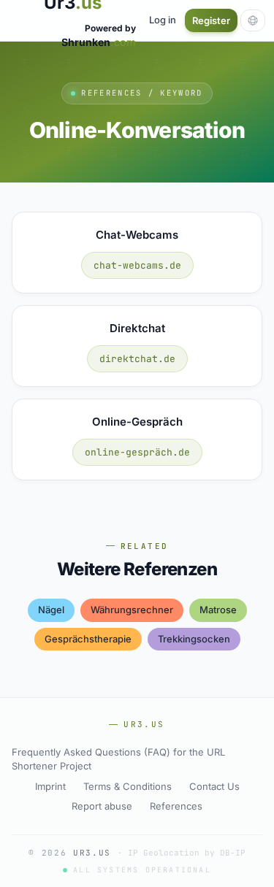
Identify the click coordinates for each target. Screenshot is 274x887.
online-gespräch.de (137, 452)
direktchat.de (137, 359)
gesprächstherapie (88, 639)
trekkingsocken (194, 639)
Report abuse (102, 806)
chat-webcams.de (137, 265)
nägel (51, 609)
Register (211, 20)
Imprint (50, 786)
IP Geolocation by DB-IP (187, 853)
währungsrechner (132, 609)
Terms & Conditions (127, 786)
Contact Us (214, 786)
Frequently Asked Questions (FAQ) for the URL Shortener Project (118, 759)
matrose (218, 609)
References (176, 806)
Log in (162, 20)
